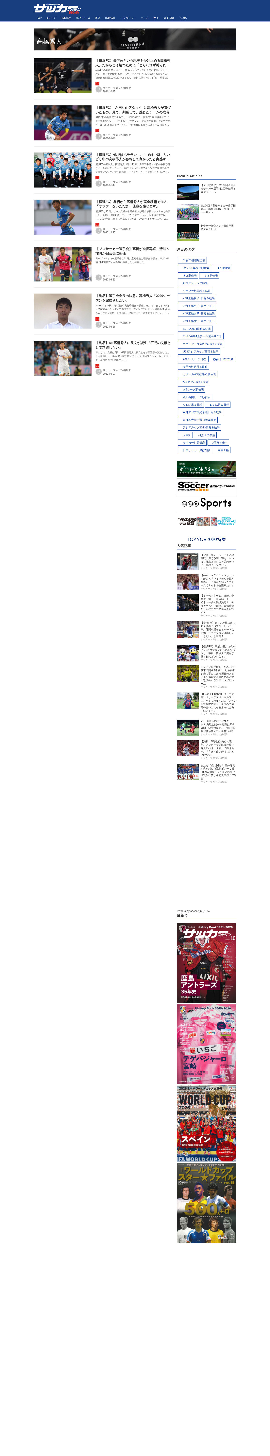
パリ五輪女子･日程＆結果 (199, 313)
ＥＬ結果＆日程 (219, 404)
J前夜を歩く (220, 442)
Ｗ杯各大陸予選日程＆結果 (199, 420)
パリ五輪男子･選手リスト (199, 306)
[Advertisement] (206, 109)
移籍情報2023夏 (223, 359)
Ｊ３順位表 (211, 275)
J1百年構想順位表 (194, 260)
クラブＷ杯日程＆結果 (197, 290)
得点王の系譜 (206, 435)
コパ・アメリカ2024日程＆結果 (202, 344)
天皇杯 (187, 435)
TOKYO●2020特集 (206, 539)
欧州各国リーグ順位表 (197, 397)
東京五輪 (223, 450)
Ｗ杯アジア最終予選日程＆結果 (202, 412)
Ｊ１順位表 (224, 268)
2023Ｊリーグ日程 (194, 359)
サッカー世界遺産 (194, 442)
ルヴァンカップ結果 (195, 283)
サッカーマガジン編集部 (117, 87)
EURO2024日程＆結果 (197, 328)
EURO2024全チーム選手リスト (202, 336)
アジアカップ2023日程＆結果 (201, 427)
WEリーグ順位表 (193, 389)
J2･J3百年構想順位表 (196, 268)
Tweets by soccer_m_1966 (194, 910)
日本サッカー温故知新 (197, 450)
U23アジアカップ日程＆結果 (200, 351)
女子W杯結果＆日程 (195, 366)
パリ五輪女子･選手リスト (199, 321)
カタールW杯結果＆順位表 (199, 374)
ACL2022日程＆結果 (195, 382)
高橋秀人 (49, 41)
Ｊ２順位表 (190, 275)
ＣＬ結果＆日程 (192, 404)
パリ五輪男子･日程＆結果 (199, 298)
